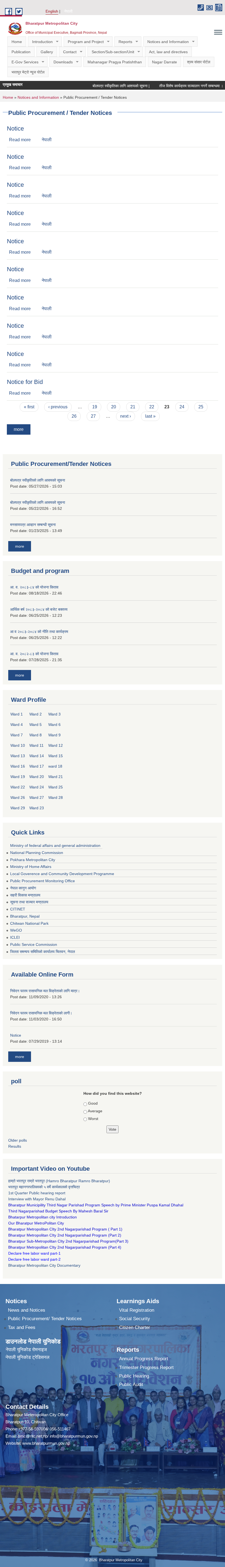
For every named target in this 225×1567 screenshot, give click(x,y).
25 (200, 407)
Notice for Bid (25, 381)
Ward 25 (55, 787)
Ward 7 (16, 735)
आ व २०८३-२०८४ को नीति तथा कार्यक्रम (39, 631)
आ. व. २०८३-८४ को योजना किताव (34, 587)
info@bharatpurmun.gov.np (74, 1436)
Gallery (47, 52)
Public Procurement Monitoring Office (42, 881)
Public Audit (131, 1384)
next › (125, 416)
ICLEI (15, 937)
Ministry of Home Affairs (30, 866)
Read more (20, 139)
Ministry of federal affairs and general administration (55, 845)
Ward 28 (55, 797)
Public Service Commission (33, 944)
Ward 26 (17, 797)
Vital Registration (136, 1310)
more (19, 429)
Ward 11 (36, 745)
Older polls (17, 1140)
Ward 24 (36, 787)
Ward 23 (36, 808)
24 (181, 407)
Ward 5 (35, 724)
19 (94, 407)
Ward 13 (17, 756)
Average (95, 1111)
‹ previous (58, 407)
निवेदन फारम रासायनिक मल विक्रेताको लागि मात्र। (45, 991)
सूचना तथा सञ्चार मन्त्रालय (29, 902)
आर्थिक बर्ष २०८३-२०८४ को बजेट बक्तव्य (39, 609)
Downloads (61, 62)
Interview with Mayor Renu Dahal (37, 1199)
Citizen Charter (134, 1327)
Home (17, 41)
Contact (68, 52)
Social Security (134, 1318)
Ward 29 (17, 808)
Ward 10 (17, 745)
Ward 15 (55, 756)
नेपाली (68, 11)
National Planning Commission (36, 852)
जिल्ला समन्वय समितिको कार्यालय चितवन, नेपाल (42, 951)
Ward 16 (17, 766)
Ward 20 (36, 776)
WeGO (16, 930)
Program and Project (84, 41)
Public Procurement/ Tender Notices (45, 1318)
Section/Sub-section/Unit (111, 52)
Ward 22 (17, 787)
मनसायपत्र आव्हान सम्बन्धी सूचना (33, 524)
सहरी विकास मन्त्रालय (25, 895)
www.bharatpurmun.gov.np (46, 1443)
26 (74, 416)
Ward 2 (35, 714)
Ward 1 (16, 714)
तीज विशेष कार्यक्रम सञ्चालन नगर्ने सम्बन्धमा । (171, 86)
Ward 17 (36, 766)
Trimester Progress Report (146, 1367)
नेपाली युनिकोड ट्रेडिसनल (27, 1357)
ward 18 (55, 766)
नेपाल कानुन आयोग (23, 888)
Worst (93, 1118)
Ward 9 (54, 735)
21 (132, 407)
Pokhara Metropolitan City (32, 860)
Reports (123, 41)
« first (29, 407)
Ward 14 (36, 756)
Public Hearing (134, 1376)
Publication (21, 52)
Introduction (40, 41)
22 (151, 407)
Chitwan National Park (29, 923)
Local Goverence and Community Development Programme (62, 874)
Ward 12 (55, 745)
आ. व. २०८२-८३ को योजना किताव (34, 654)
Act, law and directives (168, 52)
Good (93, 1103)
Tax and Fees (21, 1327)
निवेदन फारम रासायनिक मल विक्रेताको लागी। (41, 1013)
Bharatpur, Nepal (25, 916)
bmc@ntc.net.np (32, 1436)
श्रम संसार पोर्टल (198, 62)
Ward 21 (55, 776)
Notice (15, 128)
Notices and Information (166, 41)
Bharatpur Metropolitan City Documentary (44, 1265)
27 (93, 416)
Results (14, 1146)
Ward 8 (35, 735)
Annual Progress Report (143, 1358)
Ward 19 (17, 776)
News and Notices (26, 1310)
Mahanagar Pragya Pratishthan (115, 62)
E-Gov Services (22, 62)
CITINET (17, 909)
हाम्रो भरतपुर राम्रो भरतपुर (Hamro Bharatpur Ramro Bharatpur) (59, 1181)
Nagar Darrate (164, 62)
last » (150, 416)
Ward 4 (16, 724)
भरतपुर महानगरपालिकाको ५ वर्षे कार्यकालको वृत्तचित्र (44, 1187)
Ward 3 (54, 714)
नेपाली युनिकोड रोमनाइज (26, 1349)
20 (113, 407)
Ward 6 (54, 724)
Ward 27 (36, 797)
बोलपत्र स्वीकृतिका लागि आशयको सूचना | (101, 86)
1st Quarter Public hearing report (36, 1193)
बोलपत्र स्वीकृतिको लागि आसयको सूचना (37, 480)
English (52, 11)
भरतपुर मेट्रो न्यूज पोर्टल (28, 72)
